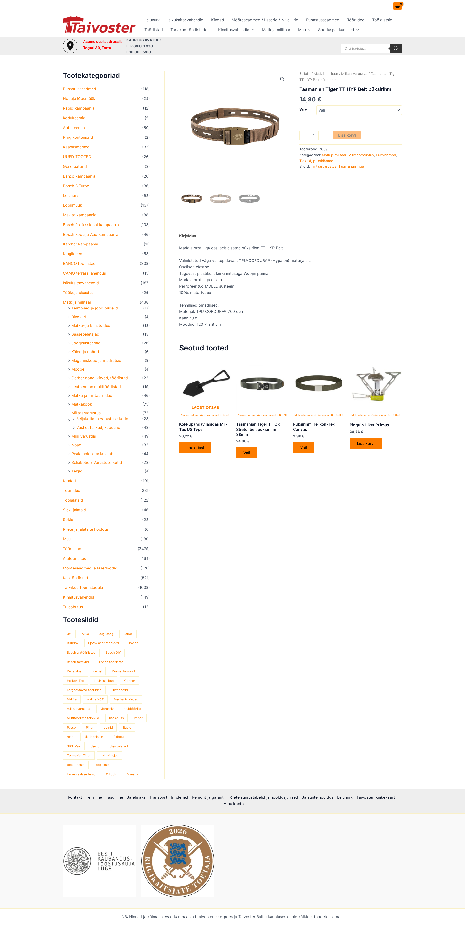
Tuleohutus (73, 606)
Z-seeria (132, 774)
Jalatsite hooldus (317, 797)
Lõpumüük (72, 205)
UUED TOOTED (77, 156)
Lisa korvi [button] (366, 443)
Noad (76, 444)
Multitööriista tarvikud (83, 718)
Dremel (97, 671)
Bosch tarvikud (78, 662)
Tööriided (355, 19)
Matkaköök (81, 404)
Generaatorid (75, 166)
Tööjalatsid (382, 19)
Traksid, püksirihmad (316, 161)
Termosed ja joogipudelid (94, 308)
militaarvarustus (78, 709)
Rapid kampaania (78, 108)
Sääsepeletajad (85, 334)
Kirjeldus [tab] (187, 235)
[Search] (396, 48)
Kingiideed (72, 253)
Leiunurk (152, 19)
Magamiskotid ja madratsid (96, 360)
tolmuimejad (109, 755)
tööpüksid (102, 765)
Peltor (138, 718)
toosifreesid (76, 765)
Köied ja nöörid (85, 351)
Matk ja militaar (276, 29)
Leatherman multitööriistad (96, 386)
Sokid (68, 519)
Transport (158, 797)
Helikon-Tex (75, 681)
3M (69, 634)
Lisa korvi (347, 135)
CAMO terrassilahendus (84, 273)
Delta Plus (74, 671)
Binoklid (78, 316)
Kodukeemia (74, 117)
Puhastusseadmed (322, 19)
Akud (85, 634)
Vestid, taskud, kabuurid (98, 427)
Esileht (304, 74)
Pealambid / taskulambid (94, 453)
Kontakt (75, 797)
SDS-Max (73, 746)
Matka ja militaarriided (91, 395)
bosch (133, 643)
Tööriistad (153, 29)
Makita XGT (95, 699)
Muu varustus (83, 436)
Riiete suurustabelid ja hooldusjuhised (263, 797)
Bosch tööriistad (111, 662)
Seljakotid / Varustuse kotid (96, 462)
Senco (95, 746)
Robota (118, 737)
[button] (251, 29)
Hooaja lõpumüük (79, 98)
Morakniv (107, 709)
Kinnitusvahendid (233, 29)
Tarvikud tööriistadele (190, 29)
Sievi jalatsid (74, 509)
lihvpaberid (120, 690)
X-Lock (111, 774)
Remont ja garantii (208, 797)
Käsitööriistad (75, 577)
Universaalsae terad (81, 774)
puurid (108, 727)
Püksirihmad (386, 155)
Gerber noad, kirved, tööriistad (99, 377)
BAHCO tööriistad (79, 263)
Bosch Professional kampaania (91, 224)
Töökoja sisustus (78, 292)
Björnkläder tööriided (103, 643)
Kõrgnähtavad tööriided (84, 690)
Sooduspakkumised (336, 29)
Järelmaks (136, 797)
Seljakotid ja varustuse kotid (102, 418)
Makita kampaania (79, 214)
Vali (246, 452)
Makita (72, 699)
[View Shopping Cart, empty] (397, 6)
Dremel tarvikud (123, 671)
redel (70, 737)
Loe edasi (195, 447)
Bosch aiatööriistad (81, 652)
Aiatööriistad (74, 558)
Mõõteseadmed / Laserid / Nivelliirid (265, 19)
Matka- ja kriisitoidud (90, 325)
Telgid (77, 471)
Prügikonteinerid (78, 137)
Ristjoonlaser (93, 737)
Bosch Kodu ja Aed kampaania (90, 234)
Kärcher (129, 681)
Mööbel (78, 369)
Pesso (71, 727)
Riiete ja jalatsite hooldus (86, 529)
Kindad (217, 19)
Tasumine (114, 797)
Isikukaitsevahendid (185, 19)
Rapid (127, 727)
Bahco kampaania (79, 176)
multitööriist (132, 709)
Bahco (128, 634)
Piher (89, 727)
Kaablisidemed (76, 147)
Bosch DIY (113, 652)
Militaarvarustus (86, 412)
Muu (302, 29)
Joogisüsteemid (86, 343)
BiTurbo (72, 643)
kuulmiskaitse (104, 681)
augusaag (106, 634)
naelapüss (116, 718)
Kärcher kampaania (80, 244)
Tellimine (94, 797)
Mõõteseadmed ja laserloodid (90, 568)
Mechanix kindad (126, 699)
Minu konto (233, 803)
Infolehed (179, 797)
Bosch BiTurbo (76, 185)
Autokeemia (74, 127)
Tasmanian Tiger (79, 755)
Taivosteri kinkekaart (375, 797)
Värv (303, 109)
